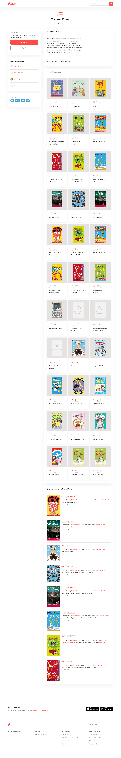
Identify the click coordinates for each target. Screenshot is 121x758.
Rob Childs (17, 86)
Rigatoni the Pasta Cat (77, 475)
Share (71, 496)
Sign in (24, 48)
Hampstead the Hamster (100, 366)
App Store (35, 710)
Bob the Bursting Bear (78, 439)
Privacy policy (93, 741)
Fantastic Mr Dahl (54, 217)
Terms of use (93, 734)
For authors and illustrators (70, 737)
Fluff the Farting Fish (99, 439)
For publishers (66, 734)
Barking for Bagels (55, 403)
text (12, 100)
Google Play (44, 710)
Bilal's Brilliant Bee (76, 403)
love (28, 100)
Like (65, 496)
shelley (17, 100)
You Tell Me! (96, 106)
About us (65, 744)
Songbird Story (54, 106)
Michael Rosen (75, 500)
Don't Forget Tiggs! (98, 403)
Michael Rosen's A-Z (99, 142)
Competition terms (95, 737)
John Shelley (18, 66)
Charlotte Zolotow (19, 73)
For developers (67, 741)
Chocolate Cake (76, 217)
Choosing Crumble (55, 439)
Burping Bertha (54, 475)
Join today (24, 42)
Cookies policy (93, 744)
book (23, 100)
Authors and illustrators (42, 734)
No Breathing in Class (55, 328)
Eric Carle (17, 79)
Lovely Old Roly (75, 106)
